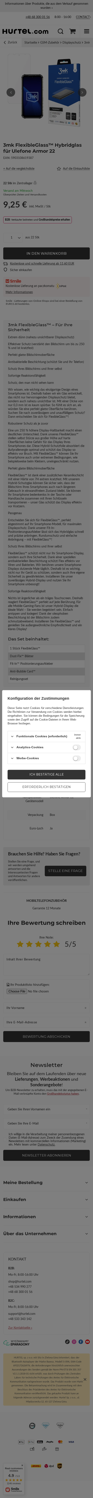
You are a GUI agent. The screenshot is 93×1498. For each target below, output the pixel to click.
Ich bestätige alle (46, 774)
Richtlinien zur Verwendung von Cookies (38, 711)
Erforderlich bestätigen (46, 787)
